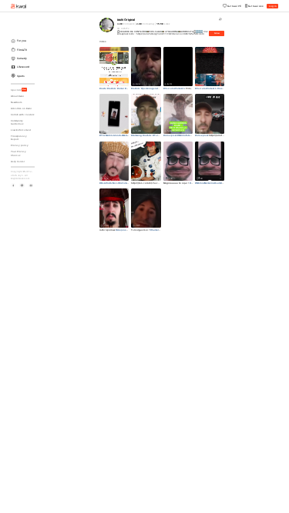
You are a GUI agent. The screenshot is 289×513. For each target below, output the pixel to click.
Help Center (18, 161)
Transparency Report (19, 138)
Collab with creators (22, 114)
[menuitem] (24, 41)
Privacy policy (20, 145)
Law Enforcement (21, 130)
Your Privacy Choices (18, 153)
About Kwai (17, 96)
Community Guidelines (17, 122)
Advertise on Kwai (21, 108)
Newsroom (16, 102)
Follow (217, 33)
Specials (18, 90)
